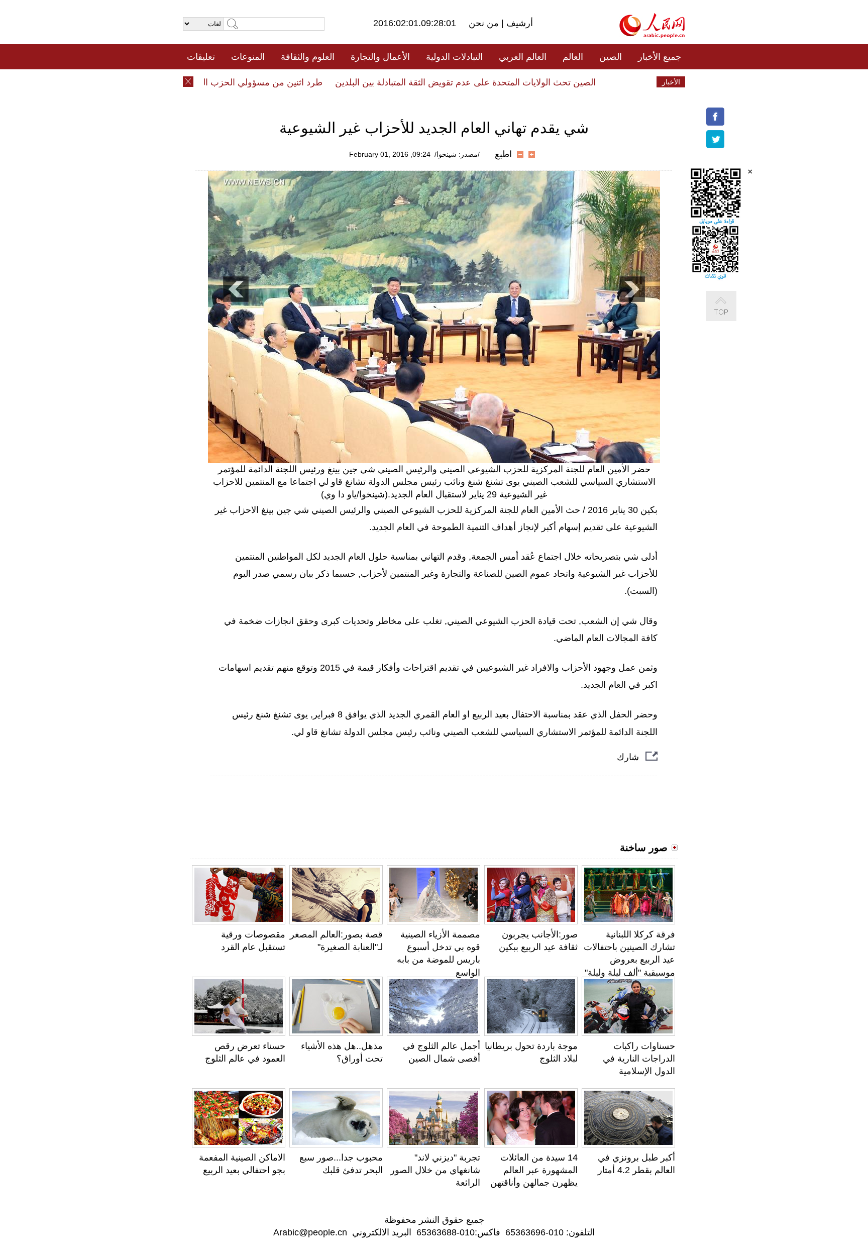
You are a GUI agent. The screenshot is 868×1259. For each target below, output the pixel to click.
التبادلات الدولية (454, 57)
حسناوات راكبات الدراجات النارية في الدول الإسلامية (639, 1058)
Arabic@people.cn (310, 1232)
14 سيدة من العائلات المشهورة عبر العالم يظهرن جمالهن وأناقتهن (534, 1170)
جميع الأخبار (659, 57)
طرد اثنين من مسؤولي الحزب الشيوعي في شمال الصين (235, 82)
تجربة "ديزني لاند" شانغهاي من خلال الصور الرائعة (435, 1170)
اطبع (503, 154)
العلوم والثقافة (308, 57)
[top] (731, 316)
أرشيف (518, 23)
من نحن (485, 23)
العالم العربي (523, 57)
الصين (610, 57)
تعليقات (201, 57)
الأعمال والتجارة (380, 57)
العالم (573, 57)
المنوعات (248, 57)
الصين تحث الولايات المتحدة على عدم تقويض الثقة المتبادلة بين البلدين (484, 82)
